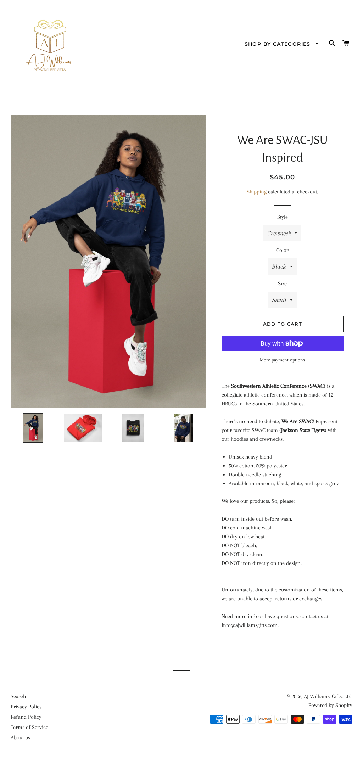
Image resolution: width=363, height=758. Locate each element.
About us (20, 737)
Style (282, 217)
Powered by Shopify (330, 705)
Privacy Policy (26, 706)
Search (18, 696)
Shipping (257, 192)
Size (282, 283)
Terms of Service (29, 727)
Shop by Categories (279, 44)
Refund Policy (26, 717)
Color (282, 250)
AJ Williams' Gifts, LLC (328, 696)
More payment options (282, 360)
